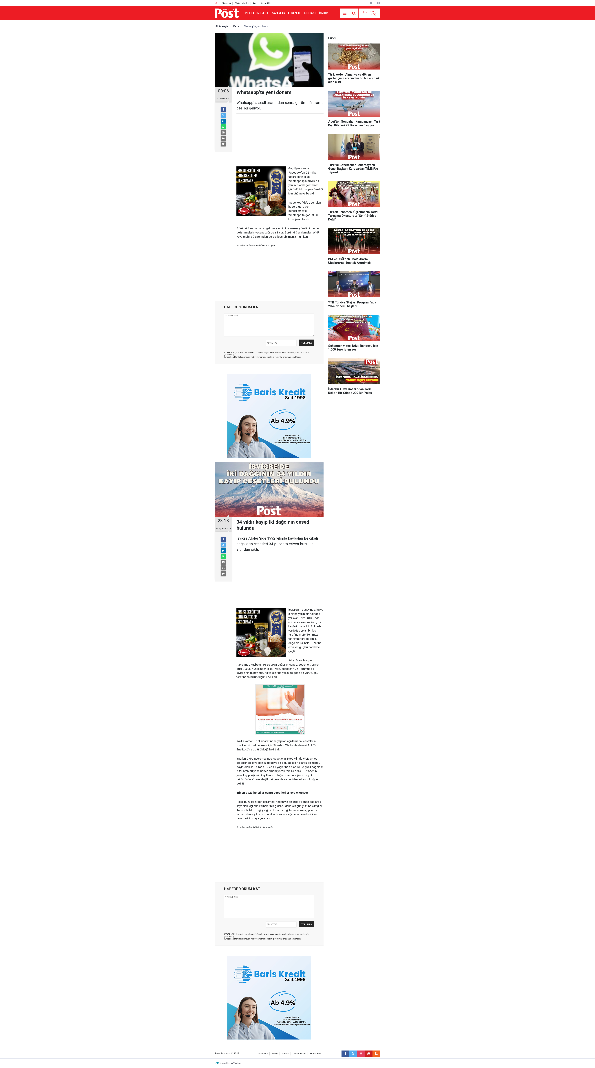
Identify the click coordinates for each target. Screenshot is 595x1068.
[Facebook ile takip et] (345, 1054)
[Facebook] (223, 109)
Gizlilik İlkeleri (299, 1053)
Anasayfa (263, 1053)
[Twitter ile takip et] (353, 1054)
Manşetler (226, 3)
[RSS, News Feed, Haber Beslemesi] (376, 1054)
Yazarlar (278, 13)
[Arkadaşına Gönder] (223, 132)
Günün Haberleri (242, 3)
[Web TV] (371, 3)
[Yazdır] (223, 138)
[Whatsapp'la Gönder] (223, 126)
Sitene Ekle (266, 3)
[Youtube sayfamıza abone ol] (368, 1054)
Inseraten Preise (257, 13)
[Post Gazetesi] (227, 12)
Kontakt (310, 13)
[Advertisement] (280, 140)
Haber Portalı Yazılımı (230, 1063)
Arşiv (255, 3)
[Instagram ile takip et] (361, 1054)
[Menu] (345, 13)
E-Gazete (294, 13)
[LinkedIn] (223, 121)
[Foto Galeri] (378, 3)
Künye (275, 1053)
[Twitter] (223, 115)
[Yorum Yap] (223, 144)
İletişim (285, 1053)
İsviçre (324, 13)
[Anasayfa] (216, 3)
